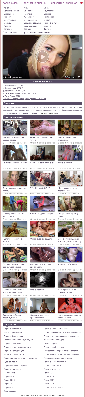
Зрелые (47, 14)
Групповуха (49, 11)
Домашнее (9, 14)
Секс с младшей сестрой (41, 213)
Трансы (27, 29)
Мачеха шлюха (65, 163)
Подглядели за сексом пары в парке (13, 214)
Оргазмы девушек (32, 23)
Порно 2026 (49, 384)
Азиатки (7, 8)
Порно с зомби (37, 290)
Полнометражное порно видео (58, 358)
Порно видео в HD (42, 81)
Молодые (8, 23)
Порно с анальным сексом (56, 329)
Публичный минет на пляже (12, 240)
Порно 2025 (9, 384)
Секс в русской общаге (41, 239)
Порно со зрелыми (12, 343)
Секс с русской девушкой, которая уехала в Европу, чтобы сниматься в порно (70, 240)
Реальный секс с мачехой (42, 163)
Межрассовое (30, 20)
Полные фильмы (51, 23)
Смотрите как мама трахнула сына (39, 316)
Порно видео (10, 3)
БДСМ (46, 8)
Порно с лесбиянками (54, 347)
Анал (26, 8)
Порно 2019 (49, 376)
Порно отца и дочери (53, 387)
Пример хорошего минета (15, 163)
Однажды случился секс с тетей (42, 138)
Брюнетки (28, 11)
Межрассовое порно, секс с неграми (61, 351)
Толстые (8, 29)
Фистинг (47, 29)
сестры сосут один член (47, 113)
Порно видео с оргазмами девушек (20, 358)
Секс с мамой (10, 391)
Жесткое (28, 14)
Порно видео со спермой (15, 365)
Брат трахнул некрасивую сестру (15, 189)
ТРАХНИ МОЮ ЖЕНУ (40, 188)
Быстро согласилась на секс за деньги (13, 138)
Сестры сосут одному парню (68, 214)
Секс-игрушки (30, 26)
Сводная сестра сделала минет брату (42, 265)
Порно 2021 (49, 380)
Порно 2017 (49, 373)
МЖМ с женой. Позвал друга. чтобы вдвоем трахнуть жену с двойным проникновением (15, 291)
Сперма (47, 26)
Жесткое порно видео (54, 340)
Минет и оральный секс (15, 354)
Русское (7, 26)
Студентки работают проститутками (12, 316)
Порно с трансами (12, 369)
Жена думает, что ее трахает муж (67, 189)
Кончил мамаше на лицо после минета (69, 316)
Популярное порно (34, 3)
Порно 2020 (15, 96)
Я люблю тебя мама (67, 264)
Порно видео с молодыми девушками (61, 354)
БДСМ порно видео (13, 332)
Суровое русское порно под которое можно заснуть (13, 266)
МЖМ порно (9, 373)
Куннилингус (29, 17)
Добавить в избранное (64, 3)
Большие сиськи (11, 11)
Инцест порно (50, 343)
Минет (47, 20)
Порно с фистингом (53, 369)
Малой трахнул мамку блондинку (68, 138)
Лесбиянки (49, 17)
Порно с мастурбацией (14, 351)
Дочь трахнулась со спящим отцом (67, 291)
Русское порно (10, 362)
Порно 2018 (9, 376)
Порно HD (8, 387)
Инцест (7, 17)
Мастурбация (10, 20)
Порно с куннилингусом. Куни (17, 347)
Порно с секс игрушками (55, 362)
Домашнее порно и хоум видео (18, 340)
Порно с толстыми (52, 365)
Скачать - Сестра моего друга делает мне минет (24, 99)
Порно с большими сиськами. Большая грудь (63, 332)
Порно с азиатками (12, 329)
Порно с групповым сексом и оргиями (61, 336)
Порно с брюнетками (13, 336)
